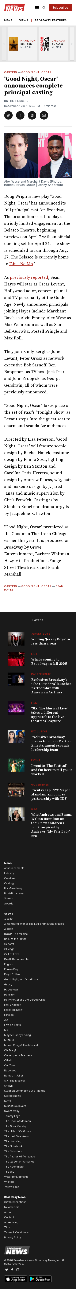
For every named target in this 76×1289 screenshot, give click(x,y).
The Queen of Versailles (19, 1161)
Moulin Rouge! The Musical (21, 1045)
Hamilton (9, 994)
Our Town (10, 1065)
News (8, 20)
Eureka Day (11, 969)
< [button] (4, 43)
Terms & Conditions (16, 1232)
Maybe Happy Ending (17, 1035)
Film (34, 702)
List (34, 653)
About (8, 1212)
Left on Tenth (12, 1025)
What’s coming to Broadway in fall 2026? (49, 661)
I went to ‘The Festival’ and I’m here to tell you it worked (51, 770)
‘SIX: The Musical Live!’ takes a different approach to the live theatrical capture (49, 714)
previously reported (29, 277)
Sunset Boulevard (15, 1105)
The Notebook (13, 1146)
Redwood (10, 1070)
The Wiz (9, 1171)
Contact (9, 1217)
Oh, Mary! (10, 1050)
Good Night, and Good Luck (21, 979)
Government (41, 784)
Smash (8, 1085)
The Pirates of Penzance (19, 1156)
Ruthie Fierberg (16, 100)
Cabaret (9, 944)
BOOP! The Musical (16, 933)
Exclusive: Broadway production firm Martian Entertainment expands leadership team (51, 743)
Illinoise (9, 1014)
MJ (6, 1030)
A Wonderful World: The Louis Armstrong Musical (34, 923)
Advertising (11, 1222)
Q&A (34, 809)
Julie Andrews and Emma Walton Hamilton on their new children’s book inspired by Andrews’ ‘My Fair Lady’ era (51, 825)
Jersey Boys (41, 633)
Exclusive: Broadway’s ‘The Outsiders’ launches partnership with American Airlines (51, 686)
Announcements (14, 868)
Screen (8, 898)
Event (36, 760)
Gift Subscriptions (15, 1202)
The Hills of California (17, 1131)
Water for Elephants (16, 1176)
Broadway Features (50, 20)
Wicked (9, 1181)
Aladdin (9, 928)
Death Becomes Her (16, 959)
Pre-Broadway (13, 888)
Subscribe (60, 7)
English (8, 964)
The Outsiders (13, 1151)
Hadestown (11, 989)
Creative (9, 878)
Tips (7, 1227)
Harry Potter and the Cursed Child (25, 999)
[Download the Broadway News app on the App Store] (15, 1279)
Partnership (41, 674)
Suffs (7, 1100)
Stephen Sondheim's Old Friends (24, 1090)
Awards (8, 903)
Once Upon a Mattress (18, 1055)
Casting (10, 72)
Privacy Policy (13, 1237)
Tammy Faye (12, 1116)
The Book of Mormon (17, 1121)
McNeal (9, 1040)
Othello (8, 1060)
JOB (7, 1019)
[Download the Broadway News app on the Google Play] (40, 1279)
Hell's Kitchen (12, 1004)
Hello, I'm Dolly (13, 1009)
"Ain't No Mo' (21, 264)
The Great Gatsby (15, 1126)
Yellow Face (11, 1186)
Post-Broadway (14, 893)
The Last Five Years (16, 1136)
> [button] (72, 43)
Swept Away (11, 1111)
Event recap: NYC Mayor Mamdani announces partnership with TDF (50, 794)
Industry (9, 873)
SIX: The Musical (14, 1080)
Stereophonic (12, 1095)
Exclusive (39, 731)
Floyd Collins (12, 974)
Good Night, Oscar (36, 72)
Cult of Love (11, 954)
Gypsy (8, 984)
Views (23, 20)
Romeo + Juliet (13, 1075)
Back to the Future (15, 939)
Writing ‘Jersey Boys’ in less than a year (50, 641)
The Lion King (12, 1141)
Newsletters (11, 1207)
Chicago (9, 949)
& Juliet (8, 918)
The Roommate (14, 1166)
